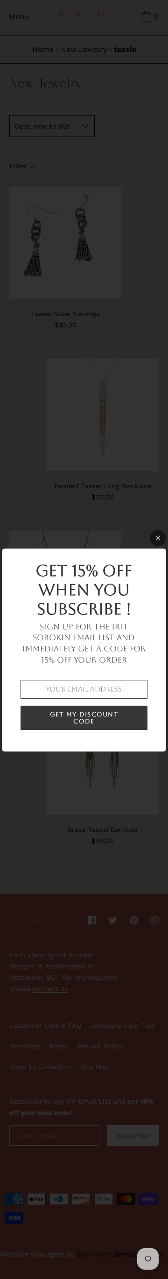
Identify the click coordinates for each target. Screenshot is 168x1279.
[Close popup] (158, 538)
